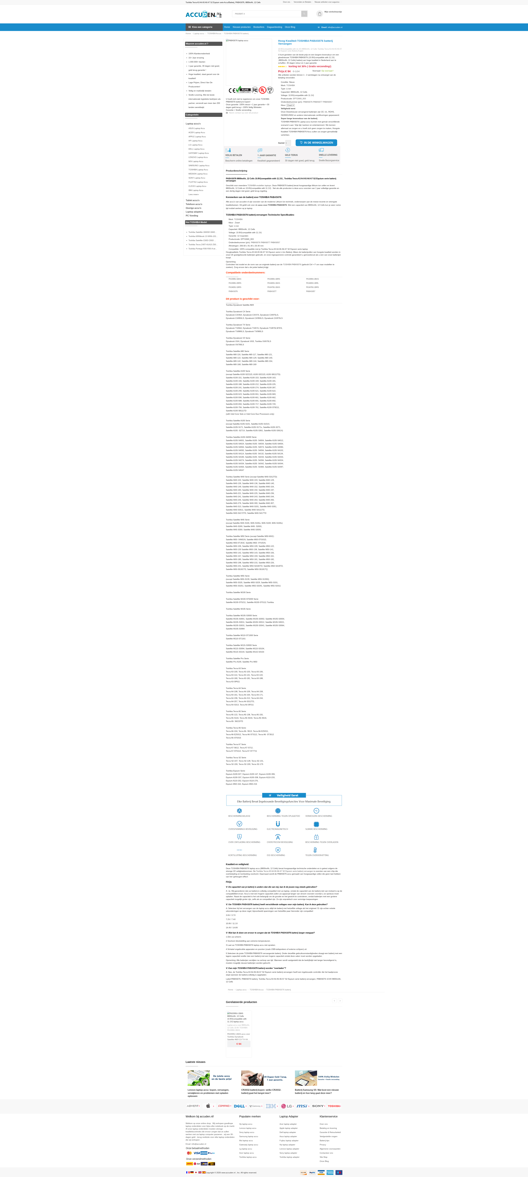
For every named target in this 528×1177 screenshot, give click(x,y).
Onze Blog (290, 27)
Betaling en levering (328, 1128)
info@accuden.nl (335, 27)
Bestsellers (258, 27)
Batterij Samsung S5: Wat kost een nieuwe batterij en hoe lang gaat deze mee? (317, 1091)
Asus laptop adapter (288, 1136)
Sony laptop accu (246, 1132)
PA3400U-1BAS (273, 283)
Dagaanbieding (274, 27)
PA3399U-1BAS (235, 279)
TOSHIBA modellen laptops (259, 185)
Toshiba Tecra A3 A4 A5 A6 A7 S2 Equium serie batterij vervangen (284, 871)
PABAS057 (327, 102)
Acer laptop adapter (288, 1124)
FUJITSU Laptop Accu (198, 182)
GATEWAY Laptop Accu (199, 153)
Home (227, 27)
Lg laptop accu (245, 1149)
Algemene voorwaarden (330, 1149)
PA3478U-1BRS (312, 287)
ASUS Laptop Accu (197, 128)
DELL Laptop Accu (196, 149)
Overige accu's (193, 208)
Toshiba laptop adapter (289, 1157)
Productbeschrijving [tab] (236, 171)
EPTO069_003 (299, 98)
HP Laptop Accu (195, 141)
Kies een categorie (202, 27)
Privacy (323, 1145)
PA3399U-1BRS (273, 279)
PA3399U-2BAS (312, 279)
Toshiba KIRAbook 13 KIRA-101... (203, 236)
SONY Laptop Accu (197, 178)
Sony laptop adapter (288, 1153)
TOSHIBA (290, 85)
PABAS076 (308, 102)
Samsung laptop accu (248, 1136)
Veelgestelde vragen (328, 1136)
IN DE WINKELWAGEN (318, 142)
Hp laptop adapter (287, 1145)
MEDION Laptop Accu (198, 174)
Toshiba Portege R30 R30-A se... (203, 249)
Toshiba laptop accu (248, 1157)
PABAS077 (317, 102)
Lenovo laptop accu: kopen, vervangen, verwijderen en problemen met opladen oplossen (208, 1093)
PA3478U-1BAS (273, 287)
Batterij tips (324, 1140)
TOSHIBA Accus (214, 33)
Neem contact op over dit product (243, 113)
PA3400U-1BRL (312, 283)
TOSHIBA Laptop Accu (198, 169)
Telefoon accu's (194, 204)
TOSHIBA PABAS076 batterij (236, 33)
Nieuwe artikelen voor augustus (327, 2)
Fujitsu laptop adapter (289, 1140)
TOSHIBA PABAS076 (292, 264)
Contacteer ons (326, 1153)
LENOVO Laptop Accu (198, 157)
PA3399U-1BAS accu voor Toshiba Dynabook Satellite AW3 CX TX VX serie (238, 1037)
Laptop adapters (194, 212)
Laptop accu (198, 33)
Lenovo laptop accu (247, 1128)
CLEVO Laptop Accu (197, 186)
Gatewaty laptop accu (248, 1145)
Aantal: (281, 143)
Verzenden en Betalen (302, 2)
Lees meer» (194, 194)
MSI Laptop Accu (196, 161)
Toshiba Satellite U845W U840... (203, 232)
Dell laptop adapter (288, 1132)
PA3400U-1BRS (235, 287)
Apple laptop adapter (289, 1128)
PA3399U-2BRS (235, 283)
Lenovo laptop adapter (289, 1149)
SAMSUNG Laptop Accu (199, 165)
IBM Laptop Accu (196, 190)
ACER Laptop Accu (197, 132)
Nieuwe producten (242, 27)
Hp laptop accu (245, 1124)
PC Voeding (192, 215)
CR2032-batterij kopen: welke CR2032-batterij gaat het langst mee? (261, 1091)
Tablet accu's (193, 200)
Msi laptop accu (246, 1140)
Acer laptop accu (246, 1153)
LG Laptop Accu (195, 145)
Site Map (323, 1157)
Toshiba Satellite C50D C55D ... (202, 240)
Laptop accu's (193, 124)
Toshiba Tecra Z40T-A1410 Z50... (203, 244)
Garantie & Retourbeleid (330, 1132)
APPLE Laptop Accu (197, 136)
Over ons (286, 2)
